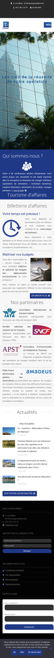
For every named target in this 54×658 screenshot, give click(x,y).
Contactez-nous (11, 525)
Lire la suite (18, 190)
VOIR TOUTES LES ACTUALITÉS (18, 493)
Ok (14, 652)
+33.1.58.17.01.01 (12, 522)
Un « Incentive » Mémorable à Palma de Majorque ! (33, 430)
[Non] (50, 648)
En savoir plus (34, 652)
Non (22, 652)
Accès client (36, 7)
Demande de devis (13, 584)
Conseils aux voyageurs (15, 570)
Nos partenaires (12, 580)
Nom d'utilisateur (11, 603)
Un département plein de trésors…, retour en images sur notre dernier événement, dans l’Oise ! (33, 464)
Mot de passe (10, 614)
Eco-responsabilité (13, 575)
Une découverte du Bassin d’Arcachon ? (34, 478)
